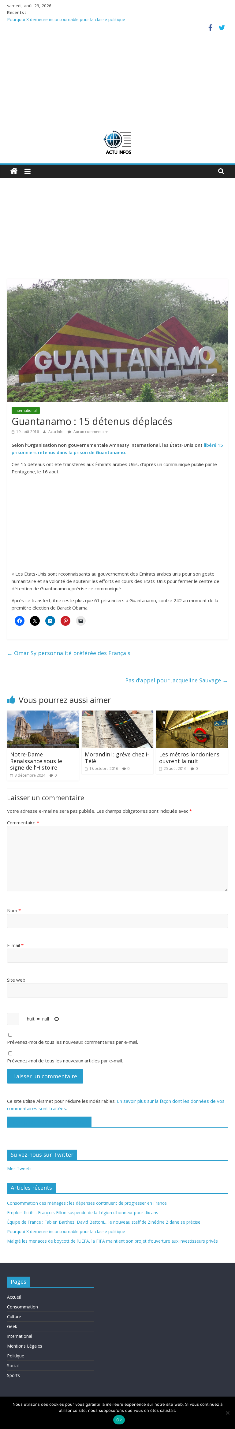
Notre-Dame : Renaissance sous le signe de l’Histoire (36, 761)
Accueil (14, 1297)
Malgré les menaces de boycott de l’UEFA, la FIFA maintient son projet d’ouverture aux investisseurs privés (112, 1241)
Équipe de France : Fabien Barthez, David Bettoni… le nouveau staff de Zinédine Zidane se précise (103, 1222)
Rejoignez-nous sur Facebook (49, 1121)
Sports (13, 1375)
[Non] (227, 1413)
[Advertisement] (117, 79)
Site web (16, 980)
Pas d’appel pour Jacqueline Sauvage (176, 680)
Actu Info (56, 431)
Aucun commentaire (90, 431)
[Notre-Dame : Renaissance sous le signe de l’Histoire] (43, 714)
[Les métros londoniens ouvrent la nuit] (192, 714)
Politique (15, 1356)
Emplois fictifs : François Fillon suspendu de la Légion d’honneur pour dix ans (82, 1212)
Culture (14, 1316)
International (26, 410)
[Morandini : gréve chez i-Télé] (118, 714)
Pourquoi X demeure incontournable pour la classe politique (66, 19)
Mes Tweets (19, 1168)
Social (13, 1365)
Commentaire (23, 822)
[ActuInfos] (14, 171)
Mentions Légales (24, 1346)
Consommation (22, 1307)
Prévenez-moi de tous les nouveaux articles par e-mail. (65, 1061)
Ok (119, 1419)
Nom (14, 910)
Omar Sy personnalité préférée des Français (68, 653)
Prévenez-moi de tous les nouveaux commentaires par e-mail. (72, 1042)
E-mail (15, 945)
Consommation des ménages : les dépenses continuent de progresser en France (87, 1203)
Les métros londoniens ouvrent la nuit (189, 758)
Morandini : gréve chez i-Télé (117, 758)
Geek (12, 1326)
